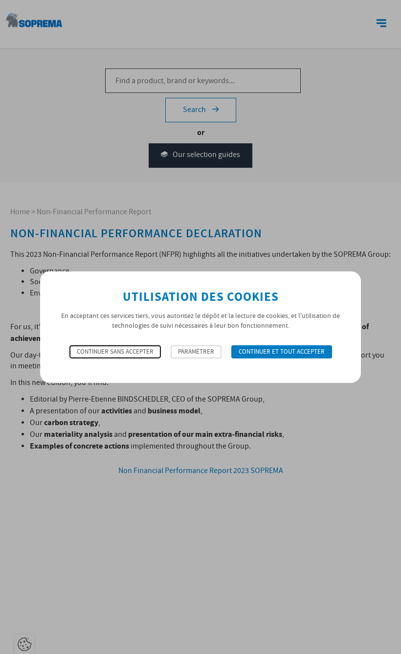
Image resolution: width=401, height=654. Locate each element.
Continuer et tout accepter (282, 352)
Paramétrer (196, 352)
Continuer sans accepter (115, 352)
